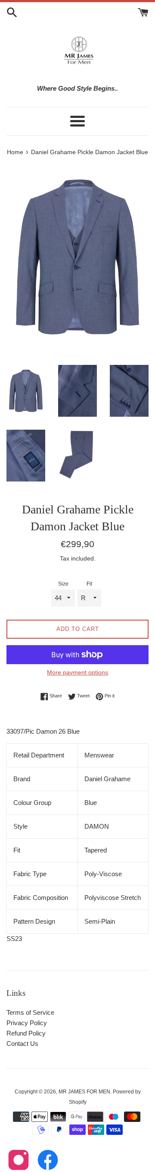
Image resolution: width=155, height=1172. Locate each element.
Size (63, 584)
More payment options (77, 672)
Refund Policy (26, 1033)
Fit (89, 584)
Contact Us (22, 1043)
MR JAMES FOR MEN (84, 1092)
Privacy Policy (26, 1022)
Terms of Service (30, 1012)
